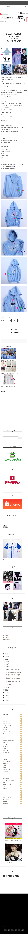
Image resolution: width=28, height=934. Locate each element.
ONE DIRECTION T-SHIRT (8, 773)
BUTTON (5, 729)
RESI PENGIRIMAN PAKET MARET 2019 (13, 674)
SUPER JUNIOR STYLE (7, 797)
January (7, 687)
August (7, 661)
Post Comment (22, 43)
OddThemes (7, 926)
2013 (6, 697)
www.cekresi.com (6, 527)
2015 (6, 694)
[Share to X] (10, 320)
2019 (6, 659)
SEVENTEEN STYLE (8, 317)
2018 (6, 689)
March (7, 668)
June (7, 664)
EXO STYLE (5, 737)
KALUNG (5, 759)
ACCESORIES (6, 720)
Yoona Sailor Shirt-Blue (11, 671)
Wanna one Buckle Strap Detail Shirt (13, 672)
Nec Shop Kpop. (17, 924)
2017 (6, 690)
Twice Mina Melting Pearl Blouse (12, 669)
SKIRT (4, 790)
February (8, 686)
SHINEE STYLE (6, 786)
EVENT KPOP (6, 735)
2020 (6, 658)
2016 (6, 692)
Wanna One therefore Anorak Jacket (13, 681)
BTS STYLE (5, 727)
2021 (6, 656)
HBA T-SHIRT (6, 746)
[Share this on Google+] (14, 320)
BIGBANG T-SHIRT (7, 725)
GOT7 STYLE (5, 742)
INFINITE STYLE (6, 752)
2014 (6, 695)
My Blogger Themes (19, 926)
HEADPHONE (6, 748)
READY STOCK (6, 778)
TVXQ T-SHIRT (6, 803)
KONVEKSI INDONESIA (8, 761)
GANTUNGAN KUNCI (7, 739)
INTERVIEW (5, 754)
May (7, 666)
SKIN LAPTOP (6, 788)
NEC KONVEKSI (6, 639)
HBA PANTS (5, 744)
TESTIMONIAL (6, 637)
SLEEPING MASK (6, 792)
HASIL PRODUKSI (6, 634)
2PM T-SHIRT (6, 716)
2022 (6, 654)
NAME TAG (5, 771)
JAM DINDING (6, 756)
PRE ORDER (5, 777)
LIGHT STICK (5, 765)
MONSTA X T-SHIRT (7, 769)
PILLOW (4, 775)
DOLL (4, 733)
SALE (4, 782)
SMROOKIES (5, 795)
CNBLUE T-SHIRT (6, 731)
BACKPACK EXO (6, 723)
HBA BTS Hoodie (8, 862)
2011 (6, 700)
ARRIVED (5, 721)
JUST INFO (5, 758)
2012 (6, 699)
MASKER (5, 767)
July (6, 663)
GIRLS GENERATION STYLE (8, 740)
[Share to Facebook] (6, 320)
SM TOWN (5, 794)
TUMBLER (5, 801)
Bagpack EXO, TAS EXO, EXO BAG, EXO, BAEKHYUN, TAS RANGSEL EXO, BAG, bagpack (13, 842)
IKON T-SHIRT (6, 750)
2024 (6, 653)
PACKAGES (5, 635)
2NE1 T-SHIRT (6, 714)
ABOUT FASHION (6, 718)
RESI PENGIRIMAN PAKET (8, 780)
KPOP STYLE (5, 763)
